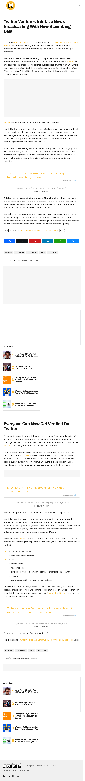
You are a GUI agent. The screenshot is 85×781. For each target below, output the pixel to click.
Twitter (70, 61)
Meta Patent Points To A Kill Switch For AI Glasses (26, 355)
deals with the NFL (22, 42)
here (21, 538)
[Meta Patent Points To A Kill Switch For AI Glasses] (7, 355)
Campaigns (6, 770)
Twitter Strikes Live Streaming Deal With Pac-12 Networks (46, 639)
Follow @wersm (41, 191)
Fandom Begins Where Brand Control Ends (25, 367)
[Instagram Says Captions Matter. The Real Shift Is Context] (7, 380)
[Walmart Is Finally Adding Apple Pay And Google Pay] (7, 392)
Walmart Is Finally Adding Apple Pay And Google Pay (26, 392)
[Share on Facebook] (9, 241)
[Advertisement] (41, 97)
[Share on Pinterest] (35, 241)
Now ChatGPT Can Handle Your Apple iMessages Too (26, 404)
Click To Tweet (68, 180)
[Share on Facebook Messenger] (73, 241)
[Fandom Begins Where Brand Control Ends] (7, 367)
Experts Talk (21, 770)
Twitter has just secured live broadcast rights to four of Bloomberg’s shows (39, 175)
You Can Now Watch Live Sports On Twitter (39, 230)
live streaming (32, 252)
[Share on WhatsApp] (60, 241)
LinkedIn (63, 593)
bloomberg (8, 252)
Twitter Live (52, 252)
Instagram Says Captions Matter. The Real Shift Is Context (26, 379)
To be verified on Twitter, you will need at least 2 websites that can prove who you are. (39, 610)
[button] (4, 5)
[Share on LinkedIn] (47, 241)
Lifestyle (14, 770)
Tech (28, 770)
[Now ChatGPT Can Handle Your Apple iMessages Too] (7, 404)
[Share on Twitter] (22, 241)
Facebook (51, 593)
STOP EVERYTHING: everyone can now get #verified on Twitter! (35, 489)
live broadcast (19, 252)
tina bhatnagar (20, 650)
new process (9, 650)
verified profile (42, 650)
